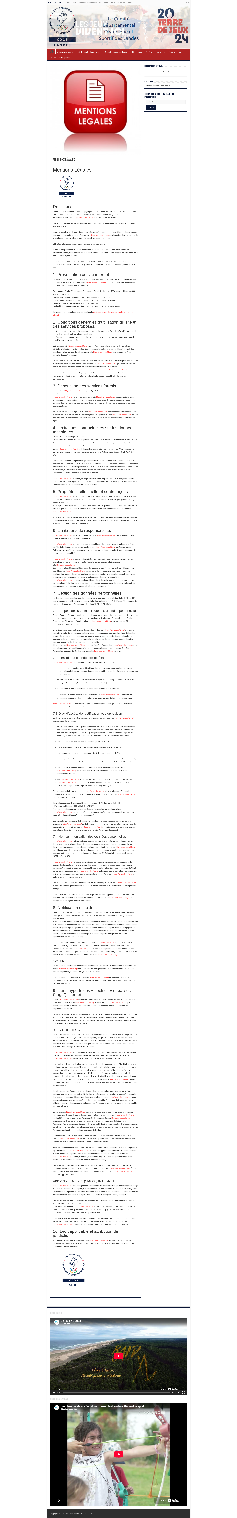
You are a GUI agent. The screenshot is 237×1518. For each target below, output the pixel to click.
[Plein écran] (183, 1392)
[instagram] (189, 2)
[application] (118, 1356)
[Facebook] (186, 2)
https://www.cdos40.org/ (83, 218)
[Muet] (179, 1392)
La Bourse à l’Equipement (60, 58)
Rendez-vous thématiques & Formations (93, 2)
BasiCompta (71, 2)
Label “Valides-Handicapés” (121, 2)
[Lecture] (53, 1392)
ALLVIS (149, 52)
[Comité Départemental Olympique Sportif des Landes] (118, 27)
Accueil (51, 51)
